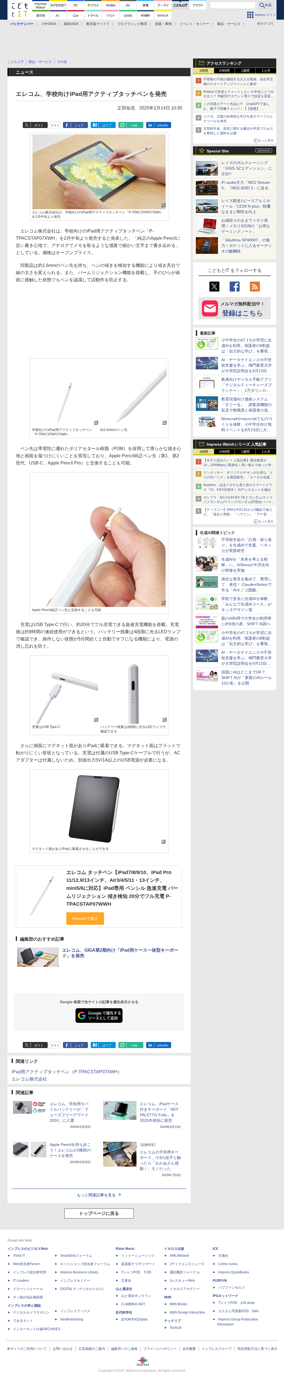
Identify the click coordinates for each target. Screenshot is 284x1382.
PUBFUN (220, 1281)
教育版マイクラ (98, 24)
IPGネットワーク (225, 1296)
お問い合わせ (63, 1349)
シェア (79, 125)
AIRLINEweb (179, 1256)
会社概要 (189, 1349)
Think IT (19, 1256)
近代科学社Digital (134, 1319)
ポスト (39, 125)
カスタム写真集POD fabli (238, 1311)
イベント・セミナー (194, 24)
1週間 (245, 71)
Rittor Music (125, 1249)
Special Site (218, 151)
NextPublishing (71, 1319)
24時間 (224, 71)
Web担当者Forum (26, 1264)
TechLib (176, 1328)
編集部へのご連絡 (124, 1349)
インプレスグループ (217, 1349)
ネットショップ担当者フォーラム (85, 1264)
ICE (215, 1249)
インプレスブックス (75, 1311)
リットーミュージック (137, 1256)
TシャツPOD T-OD (136, 1272)
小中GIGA (48, 24)
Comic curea (227, 1264)
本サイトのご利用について (27, 1349)
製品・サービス (228, 24)
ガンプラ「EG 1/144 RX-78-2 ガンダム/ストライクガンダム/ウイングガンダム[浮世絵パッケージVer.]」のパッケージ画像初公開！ (239, 502)
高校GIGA (71, 24)
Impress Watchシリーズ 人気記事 (237, 444)
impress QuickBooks (233, 1272)
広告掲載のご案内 (91, 1349)
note (135, 125)
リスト (55, 125)
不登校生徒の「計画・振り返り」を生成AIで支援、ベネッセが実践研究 (246, 545)
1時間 (203, 71)
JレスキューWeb (182, 1281)
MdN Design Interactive (187, 1312)
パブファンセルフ (231, 1287)
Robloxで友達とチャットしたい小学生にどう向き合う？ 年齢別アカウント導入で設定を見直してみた (238, 96)
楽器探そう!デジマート (138, 1264)
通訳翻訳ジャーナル (185, 1272)
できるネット (23, 1321)
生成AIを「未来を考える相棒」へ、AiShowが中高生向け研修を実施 (245, 565)
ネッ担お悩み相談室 (28, 1297)
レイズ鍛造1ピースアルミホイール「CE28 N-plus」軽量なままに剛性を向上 (246, 206)
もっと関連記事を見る (96, 1195)
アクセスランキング (224, 63)
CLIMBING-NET (133, 1304)
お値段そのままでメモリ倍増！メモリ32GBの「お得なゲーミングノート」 (245, 226)
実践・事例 (163, 24)
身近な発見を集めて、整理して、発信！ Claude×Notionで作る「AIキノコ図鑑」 (246, 584)
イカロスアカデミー (185, 1289)
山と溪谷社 (124, 1289)
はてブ (106, 125)
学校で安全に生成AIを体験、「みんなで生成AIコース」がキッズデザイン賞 (246, 604)
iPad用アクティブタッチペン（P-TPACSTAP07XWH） (67, 1071)
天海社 (223, 1256)
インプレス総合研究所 (29, 1272)
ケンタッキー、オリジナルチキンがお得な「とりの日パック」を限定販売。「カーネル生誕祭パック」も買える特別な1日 (238, 477)
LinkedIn (162, 125)
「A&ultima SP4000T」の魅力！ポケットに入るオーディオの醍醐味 (246, 245)
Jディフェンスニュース (187, 1264)
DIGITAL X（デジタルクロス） (83, 1289)
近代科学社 (124, 1312)
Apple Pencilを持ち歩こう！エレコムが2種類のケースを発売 (70, 1150)
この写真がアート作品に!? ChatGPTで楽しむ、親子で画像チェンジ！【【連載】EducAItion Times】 (236, 108)
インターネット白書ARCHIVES (36, 1329)
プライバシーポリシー (160, 1349)
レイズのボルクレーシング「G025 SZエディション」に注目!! (246, 168)
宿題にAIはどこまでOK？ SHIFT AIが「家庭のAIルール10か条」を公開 (246, 677)
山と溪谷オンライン (136, 1296)
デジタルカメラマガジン (31, 1312)
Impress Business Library (79, 1272)
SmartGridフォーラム (76, 1256)
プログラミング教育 (132, 24)
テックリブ (172, 1321)
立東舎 (126, 1281)
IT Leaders (21, 1281)
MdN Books (178, 1304)
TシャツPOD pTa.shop (236, 1303)
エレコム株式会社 (29, 1079)
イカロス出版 (174, 1249)
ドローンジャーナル (28, 1289)
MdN (167, 1297)
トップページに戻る (99, 1213)
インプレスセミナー (75, 1281)
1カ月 (266, 71)
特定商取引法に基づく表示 (257, 1349)
